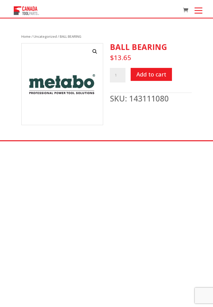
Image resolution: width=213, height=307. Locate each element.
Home (26, 36)
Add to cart (151, 74)
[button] (94, 51)
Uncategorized (45, 36)
